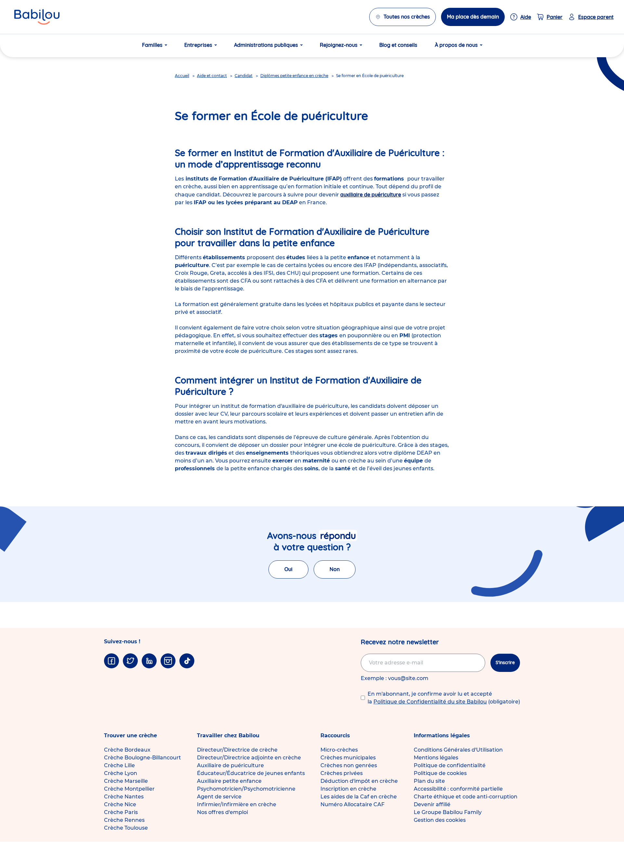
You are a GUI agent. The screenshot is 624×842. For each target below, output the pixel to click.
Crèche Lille (119, 765)
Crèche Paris (121, 812)
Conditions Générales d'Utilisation (458, 750)
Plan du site (429, 781)
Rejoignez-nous (339, 45)
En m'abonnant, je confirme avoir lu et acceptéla (444, 698)
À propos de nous (456, 45)
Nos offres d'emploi (222, 812)
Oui (288, 569)
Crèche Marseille (126, 781)
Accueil (182, 75)
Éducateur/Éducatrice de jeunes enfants (251, 773)
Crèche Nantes (124, 797)
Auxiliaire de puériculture (230, 765)
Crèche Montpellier (129, 789)
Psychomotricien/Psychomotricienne (246, 789)
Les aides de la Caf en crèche (358, 797)
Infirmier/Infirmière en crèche (236, 804)
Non (335, 569)
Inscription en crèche (348, 789)
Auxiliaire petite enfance (229, 781)
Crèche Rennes (124, 820)
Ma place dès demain (473, 16)
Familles (152, 45)
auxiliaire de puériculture (370, 194)
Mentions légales (436, 758)
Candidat (244, 75)
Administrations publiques (266, 45)
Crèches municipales (348, 758)
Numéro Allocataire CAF (352, 804)
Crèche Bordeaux (127, 750)
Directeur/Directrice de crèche (237, 750)
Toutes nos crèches (407, 16)
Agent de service (219, 797)
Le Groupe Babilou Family (448, 812)
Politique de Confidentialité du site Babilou (430, 702)
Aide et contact (212, 75)
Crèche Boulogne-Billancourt (142, 758)
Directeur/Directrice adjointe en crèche (249, 758)
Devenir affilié (432, 804)
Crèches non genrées (348, 765)
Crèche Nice (120, 804)
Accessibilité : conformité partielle (458, 789)
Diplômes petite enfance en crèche (294, 75)
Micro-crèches (339, 750)
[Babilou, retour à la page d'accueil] (36, 17)
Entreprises (198, 45)
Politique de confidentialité (450, 765)
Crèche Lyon (120, 773)
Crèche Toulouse (126, 828)
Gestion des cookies (440, 820)
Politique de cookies (440, 773)
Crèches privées (341, 773)
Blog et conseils (398, 45)
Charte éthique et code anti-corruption (465, 797)
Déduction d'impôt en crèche (359, 781)
